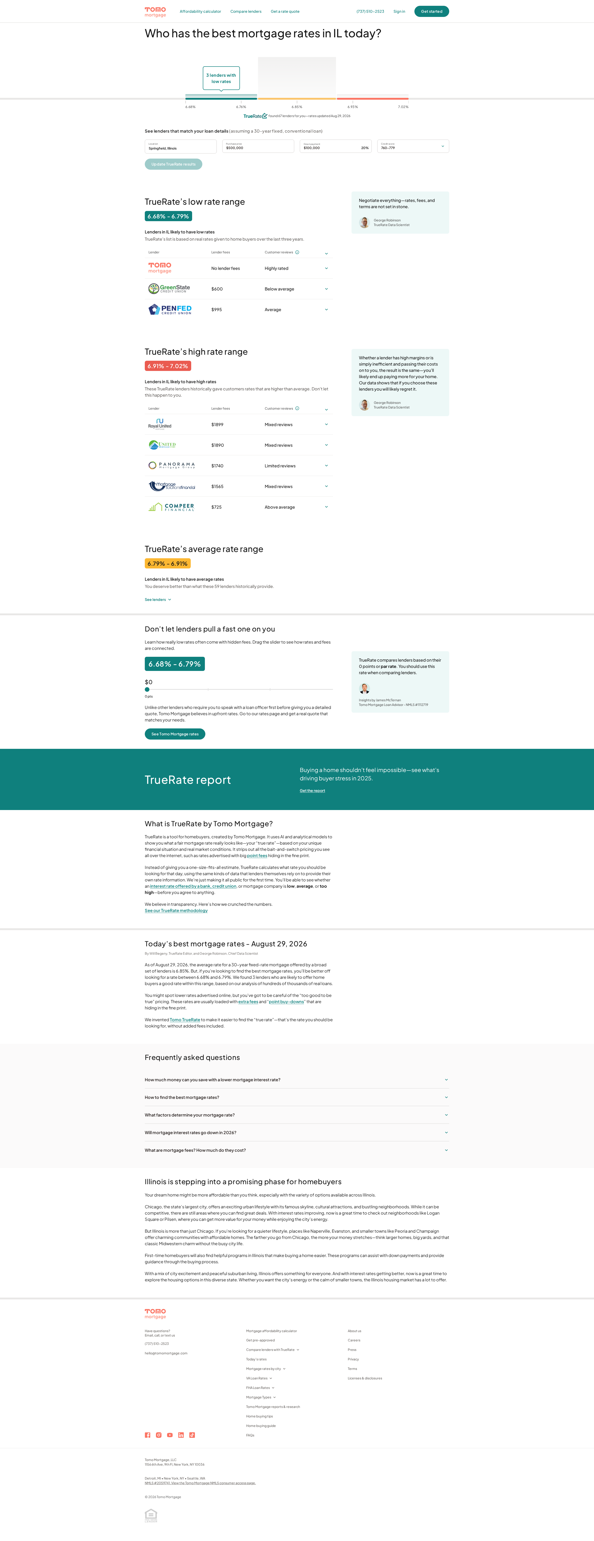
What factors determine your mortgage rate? (190, 1114)
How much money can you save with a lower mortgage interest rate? (213, 1079)
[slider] (147, 689)
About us (354, 1331)
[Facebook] (147, 1435)
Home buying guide (261, 1425)
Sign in (399, 11)
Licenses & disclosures (365, 1378)
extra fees (248, 1001)
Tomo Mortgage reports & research (273, 1406)
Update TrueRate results (174, 164)
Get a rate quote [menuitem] (285, 11)
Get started (431, 11)
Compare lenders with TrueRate (270, 1349)
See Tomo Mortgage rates (175, 733)
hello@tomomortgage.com (166, 1353)
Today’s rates (256, 1359)
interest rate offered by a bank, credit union (193, 886)
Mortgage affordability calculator (271, 1331)
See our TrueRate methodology (176, 910)
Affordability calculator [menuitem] (200, 11)
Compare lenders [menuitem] (245, 11)
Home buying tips (259, 1416)
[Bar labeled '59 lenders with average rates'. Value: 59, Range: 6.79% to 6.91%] (297, 78)
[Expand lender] (326, 268)
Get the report (312, 790)
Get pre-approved (260, 1340)
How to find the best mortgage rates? (182, 1097)
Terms (352, 1368)
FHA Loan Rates (258, 1387)
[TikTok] (192, 1435)
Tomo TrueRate (185, 1019)
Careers (354, 1340)
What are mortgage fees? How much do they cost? (195, 1150)
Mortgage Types (258, 1397)
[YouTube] (169, 1435)
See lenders (155, 599)
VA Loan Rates (257, 1378)
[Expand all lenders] (326, 253)
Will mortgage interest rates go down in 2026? (190, 1132)
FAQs (250, 1435)
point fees (257, 855)
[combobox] (181, 146)
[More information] (297, 252)
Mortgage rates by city (263, 1368)
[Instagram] (158, 1435)
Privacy (353, 1359)
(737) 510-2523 (157, 1343)
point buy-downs (286, 1001)
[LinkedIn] (181, 1435)
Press (352, 1349)
